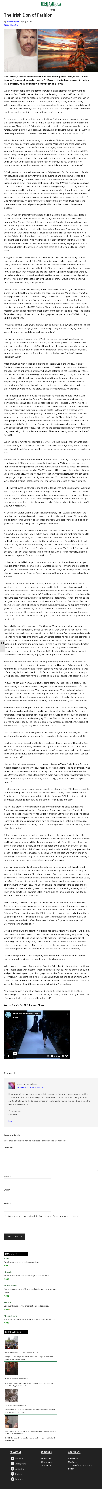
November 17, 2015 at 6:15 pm (30, 1087)
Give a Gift (46, 1462)
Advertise (73, 1458)
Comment (9, 1147)
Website (8, 1203)
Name (7, 1177)
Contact (72, 1462)
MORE (6, 1265)
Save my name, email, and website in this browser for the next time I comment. (43, 1216)
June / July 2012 (11, 25)
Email (7, 1190)
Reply (10, 1121)
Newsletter (47, 1465)
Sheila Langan (13, 21)
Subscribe (46, 1458)
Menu (53, 10)
